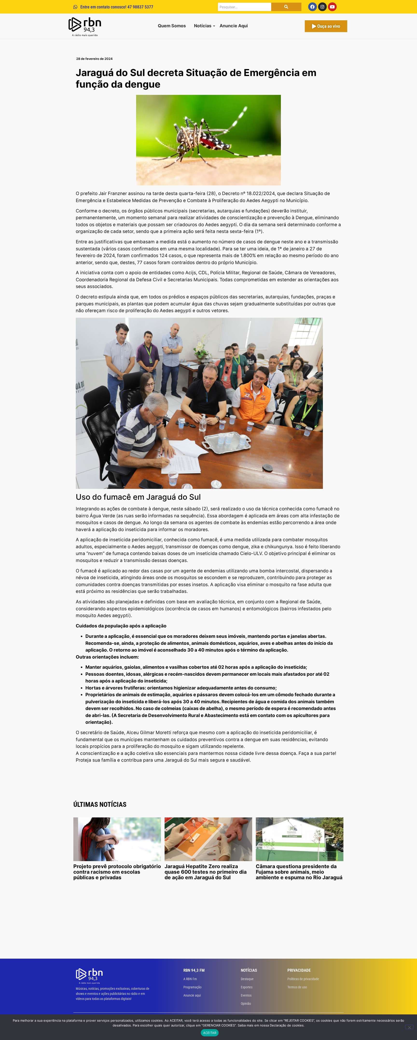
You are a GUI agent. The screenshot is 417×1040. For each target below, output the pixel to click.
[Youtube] (332, 6)
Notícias (202, 25)
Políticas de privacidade (303, 979)
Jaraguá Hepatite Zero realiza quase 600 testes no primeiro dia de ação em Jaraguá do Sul (206, 872)
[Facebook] (312, 6)
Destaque (247, 979)
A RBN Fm (190, 979)
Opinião (246, 1003)
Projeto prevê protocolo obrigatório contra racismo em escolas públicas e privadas (117, 872)
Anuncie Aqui (234, 25)
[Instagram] (322, 6)
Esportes (246, 987)
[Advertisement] (208, 922)
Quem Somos (172, 25)
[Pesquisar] (286, 7)
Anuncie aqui (192, 995)
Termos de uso (297, 987)
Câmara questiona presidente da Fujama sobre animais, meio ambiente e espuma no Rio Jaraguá (299, 872)
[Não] (409, 1027)
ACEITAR (209, 1033)
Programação (192, 987)
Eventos (246, 995)
